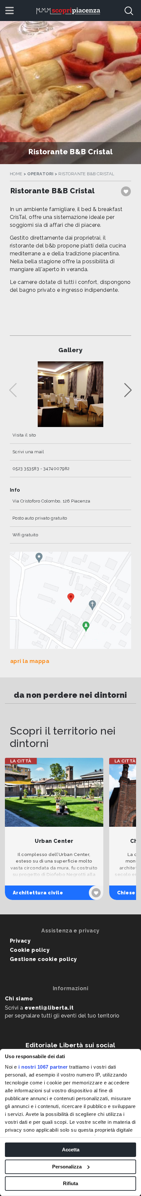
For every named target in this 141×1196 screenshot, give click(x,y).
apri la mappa (29, 661)
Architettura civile (38, 892)
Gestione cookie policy (43, 959)
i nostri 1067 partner (43, 1067)
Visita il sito (24, 435)
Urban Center (54, 841)
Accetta (70, 1149)
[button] (128, 390)
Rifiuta (70, 1183)
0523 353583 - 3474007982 (41, 468)
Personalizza (67, 1166)
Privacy (20, 941)
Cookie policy (30, 950)
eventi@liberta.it (49, 1008)
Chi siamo (19, 998)
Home (16, 173)
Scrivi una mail (28, 451)
